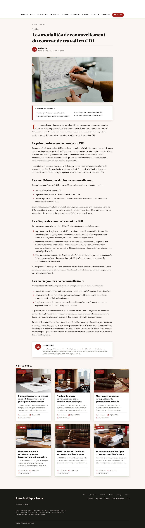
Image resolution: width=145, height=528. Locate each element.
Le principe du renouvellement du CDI (50, 113)
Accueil (24, 14)
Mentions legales (118, 498)
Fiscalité (95, 14)
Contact (118, 15)
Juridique (75, 14)
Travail (85, 14)
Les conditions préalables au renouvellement (53, 116)
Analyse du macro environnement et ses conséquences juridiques (69, 399)
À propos (106, 14)
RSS (128, 498)
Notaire (65, 14)
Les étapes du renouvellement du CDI (89, 112)
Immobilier (55, 14)
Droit (32, 14)
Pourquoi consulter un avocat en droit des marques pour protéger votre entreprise (33, 399)
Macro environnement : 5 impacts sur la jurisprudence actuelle (107, 399)
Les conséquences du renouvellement (89, 116)
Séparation (43, 14)
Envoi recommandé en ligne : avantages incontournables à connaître (32, 454)
